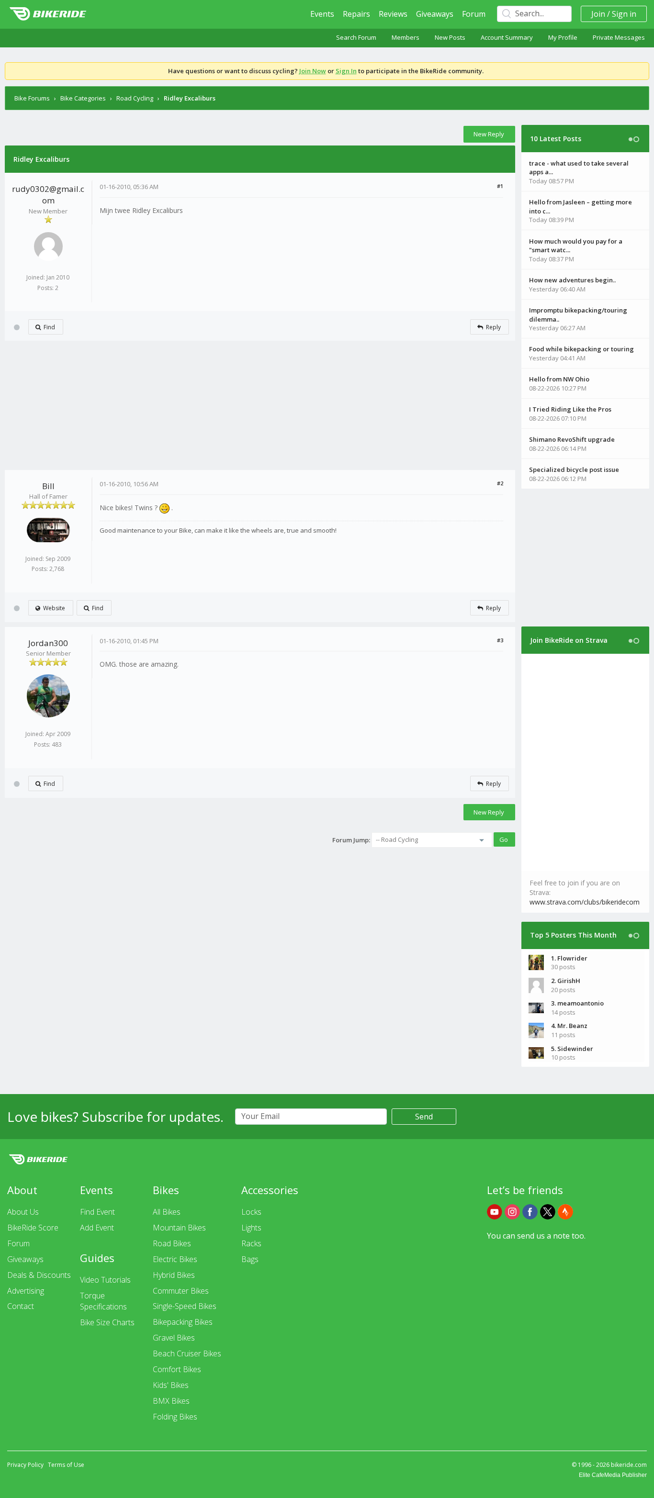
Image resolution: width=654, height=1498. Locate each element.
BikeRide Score (32, 1227)
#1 (500, 186)
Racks (251, 1243)
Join (598, 14)
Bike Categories (83, 98)
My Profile (562, 37)
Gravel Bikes (174, 1337)
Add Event (97, 1227)
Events (322, 14)
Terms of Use (66, 1465)
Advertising (25, 1291)
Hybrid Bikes (174, 1275)
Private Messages (619, 37)
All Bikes (166, 1212)
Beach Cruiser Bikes (187, 1353)
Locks (251, 1212)
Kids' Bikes (171, 1385)
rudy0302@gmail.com (48, 194)
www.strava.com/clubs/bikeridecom (585, 901)
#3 (500, 640)
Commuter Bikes (181, 1291)
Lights (251, 1227)
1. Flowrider (569, 958)
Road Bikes (172, 1243)
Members (405, 37)
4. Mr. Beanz (569, 1025)
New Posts (450, 37)
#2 (500, 483)
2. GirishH (565, 980)
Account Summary (507, 37)
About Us (23, 1212)
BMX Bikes (171, 1401)
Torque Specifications (103, 1301)
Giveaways (434, 14)
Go (503, 839)
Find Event (97, 1212)
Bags (250, 1259)
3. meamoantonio (577, 1003)
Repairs (356, 14)
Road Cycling (134, 98)
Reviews (393, 14)
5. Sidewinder (572, 1048)
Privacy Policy (25, 1465)
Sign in (624, 14)
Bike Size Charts (107, 1322)
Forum (473, 14)
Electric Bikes (175, 1259)
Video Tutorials (105, 1279)
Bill (48, 486)
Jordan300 (48, 642)
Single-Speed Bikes (184, 1306)
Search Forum (356, 37)
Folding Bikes (175, 1416)
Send (424, 1116)
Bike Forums (32, 98)
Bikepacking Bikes (183, 1322)
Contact (20, 1306)
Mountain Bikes (179, 1227)
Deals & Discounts (39, 1275)
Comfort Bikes (177, 1369)
